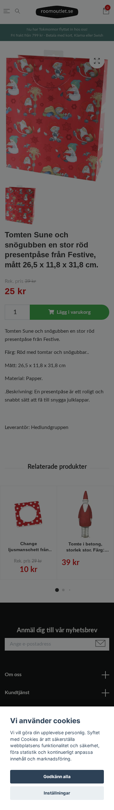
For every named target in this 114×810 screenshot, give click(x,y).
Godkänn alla (57, 776)
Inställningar (57, 792)
